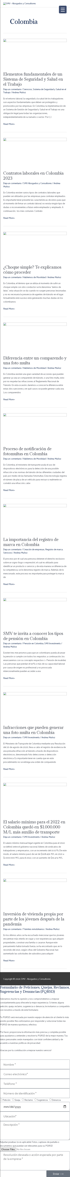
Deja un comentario (12, 89)
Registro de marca (54, 549)
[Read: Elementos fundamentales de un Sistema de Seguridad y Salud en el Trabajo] (35, 53)
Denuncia (56, 1100)
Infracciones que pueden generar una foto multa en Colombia (33, 730)
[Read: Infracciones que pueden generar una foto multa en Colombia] (35, 706)
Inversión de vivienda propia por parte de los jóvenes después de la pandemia (33, 919)
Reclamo (28, 1100)
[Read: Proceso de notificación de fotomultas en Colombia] (35, 428)
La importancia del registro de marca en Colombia (30, 542)
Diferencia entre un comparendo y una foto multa (35, 360)
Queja (17, 1100)
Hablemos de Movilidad (34, 277)
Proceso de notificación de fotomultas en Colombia (27, 451)
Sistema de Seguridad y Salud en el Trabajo (34, 90)
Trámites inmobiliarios (33, 929)
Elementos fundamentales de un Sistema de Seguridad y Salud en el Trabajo (33, 79)
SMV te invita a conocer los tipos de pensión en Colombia (33, 636)
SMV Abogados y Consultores (37, 183)
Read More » (9, 124)
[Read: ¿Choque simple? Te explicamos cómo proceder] (35, 246)
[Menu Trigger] (63, 9)
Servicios (27, 89)
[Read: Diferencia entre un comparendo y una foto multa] (35, 337)
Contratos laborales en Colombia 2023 (33, 176)
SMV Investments (52, 643)
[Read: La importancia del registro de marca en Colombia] (35, 519)
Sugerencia (42, 1100)
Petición (6, 1100)
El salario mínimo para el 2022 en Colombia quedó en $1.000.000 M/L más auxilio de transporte (34, 827)
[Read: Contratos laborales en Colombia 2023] (35, 152)
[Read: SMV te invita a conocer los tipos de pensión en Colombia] (35, 612)
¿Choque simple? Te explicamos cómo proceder (32, 270)
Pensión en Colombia (33, 643)
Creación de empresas (33, 549)
